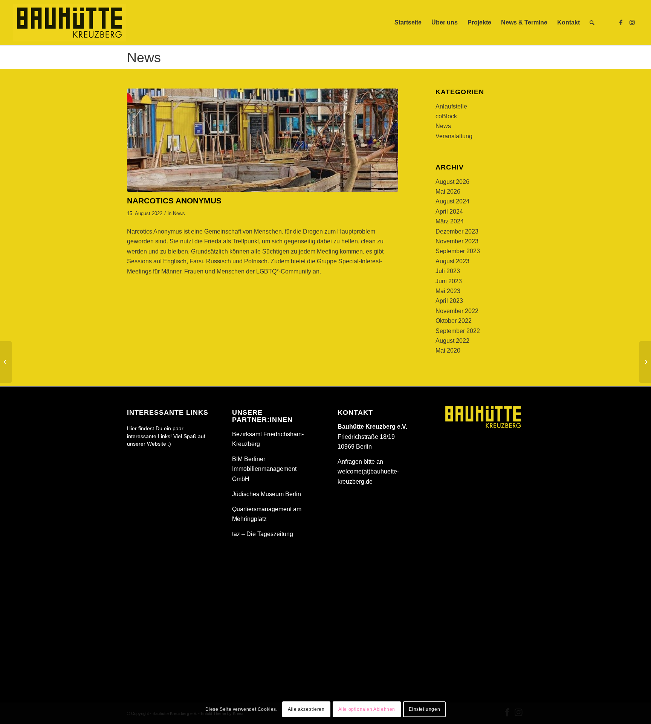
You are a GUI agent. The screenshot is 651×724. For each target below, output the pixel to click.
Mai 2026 (448, 191)
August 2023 (452, 261)
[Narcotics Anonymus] (262, 140)
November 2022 (457, 311)
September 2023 (458, 251)
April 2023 (449, 301)
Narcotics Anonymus (154, 231)
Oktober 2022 (454, 321)
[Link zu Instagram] (632, 22)
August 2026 (452, 182)
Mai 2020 (448, 350)
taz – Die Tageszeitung (262, 534)
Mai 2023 (448, 291)
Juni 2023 (449, 281)
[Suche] (592, 22)
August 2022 (452, 341)
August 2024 (452, 201)
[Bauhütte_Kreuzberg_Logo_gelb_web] (69, 22)
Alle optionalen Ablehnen (366, 709)
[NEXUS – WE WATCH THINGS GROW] (645, 362)
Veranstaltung (454, 136)
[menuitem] (408, 22)
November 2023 (457, 241)
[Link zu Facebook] (621, 22)
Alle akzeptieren (306, 709)
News (144, 57)
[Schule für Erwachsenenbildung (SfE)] (6, 362)
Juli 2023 (448, 271)
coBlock (446, 116)
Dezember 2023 (457, 231)
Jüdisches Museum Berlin (266, 494)
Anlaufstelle (451, 106)
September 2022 (458, 331)
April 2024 (449, 211)
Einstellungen (424, 709)
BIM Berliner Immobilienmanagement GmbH (264, 469)
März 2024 (450, 221)
